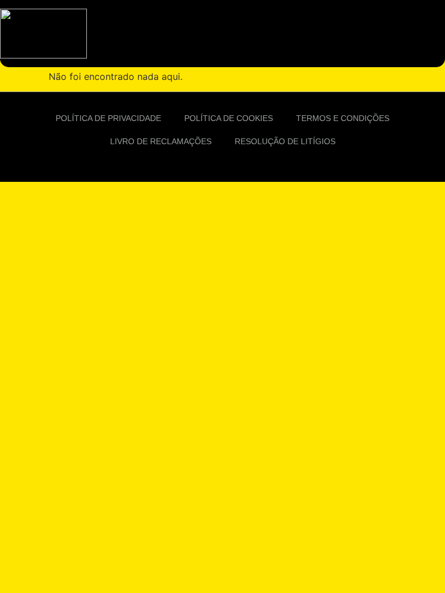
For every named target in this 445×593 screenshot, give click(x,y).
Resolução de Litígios (285, 141)
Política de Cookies (228, 118)
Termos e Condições (342, 118)
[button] (433, 33)
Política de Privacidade (108, 118)
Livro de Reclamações (160, 141)
